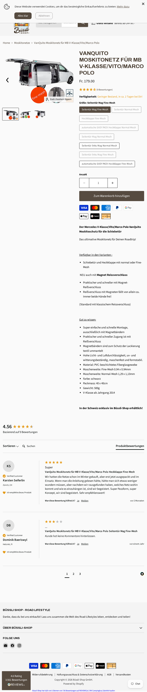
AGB (109, 674)
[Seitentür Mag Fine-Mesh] (95, 114)
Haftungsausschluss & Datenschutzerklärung (80, 674)
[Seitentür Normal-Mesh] (127, 114)
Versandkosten (123, 674)
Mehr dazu (123, 6)
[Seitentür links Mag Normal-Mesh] (99, 150)
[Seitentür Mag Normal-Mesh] (97, 141)
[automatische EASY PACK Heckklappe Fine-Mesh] (107, 168)
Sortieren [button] (9, 446)
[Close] (143, 4)
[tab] (130, 447)
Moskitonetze (22, 43)
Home (6, 43)
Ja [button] (78, 500)
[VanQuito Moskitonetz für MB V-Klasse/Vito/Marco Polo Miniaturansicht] (10, 114)
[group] (23, 426)
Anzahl (83, 174)
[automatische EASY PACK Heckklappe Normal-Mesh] (109, 132)
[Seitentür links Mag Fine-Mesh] (98, 159)
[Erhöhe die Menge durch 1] (113, 183)
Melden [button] (84, 500)
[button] (111, 89)
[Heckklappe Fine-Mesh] (94, 123)
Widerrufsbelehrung (42, 674)
